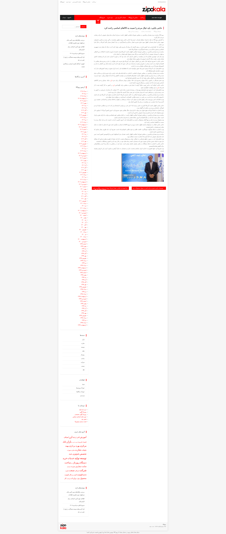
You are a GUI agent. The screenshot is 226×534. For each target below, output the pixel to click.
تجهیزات (69, 450)
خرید (65, 458)
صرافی (77, 471)
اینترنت (73, 442)
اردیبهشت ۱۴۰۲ (82, 182)
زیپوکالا (155, 31)
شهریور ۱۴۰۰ (82, 229)
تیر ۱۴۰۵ (84, 93)
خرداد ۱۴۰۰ (83, 236)
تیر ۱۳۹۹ (84, 263)
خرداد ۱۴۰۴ (83, 122)
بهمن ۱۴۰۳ (83, 131)
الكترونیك (80, 442)
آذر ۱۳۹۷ (84, 308)
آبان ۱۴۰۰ (83, 225)
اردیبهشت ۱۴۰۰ (82, 239)
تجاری (73, 450)
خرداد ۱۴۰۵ (83, 96)
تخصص (83, 454)
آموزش (83, 437)
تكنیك (70, 454)
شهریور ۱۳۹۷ (82, 315)
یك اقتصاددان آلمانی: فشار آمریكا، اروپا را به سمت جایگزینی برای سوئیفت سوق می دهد (110, 189)
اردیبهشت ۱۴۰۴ (82, 124)
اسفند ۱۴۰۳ (83, 129)
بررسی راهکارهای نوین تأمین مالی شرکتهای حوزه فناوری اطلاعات (75, 41)
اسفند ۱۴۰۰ (83, 215)
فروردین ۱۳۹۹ (82, 270)
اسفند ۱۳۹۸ (83, 272)
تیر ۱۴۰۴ (84, 120)
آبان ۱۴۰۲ (83, 167)
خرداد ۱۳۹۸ (83, 294)
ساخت (82, 358)
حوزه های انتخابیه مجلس (79, 417)
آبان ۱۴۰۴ (83, 110)
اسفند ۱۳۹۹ (83, 244)
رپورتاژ (82, 354)
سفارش (78, 466)
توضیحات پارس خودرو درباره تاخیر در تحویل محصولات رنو (148, 188)
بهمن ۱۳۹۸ (83, 275)
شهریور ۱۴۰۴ (82, 115)
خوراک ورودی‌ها (80, 388)
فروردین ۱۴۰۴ (82, 127)
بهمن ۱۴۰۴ (83, 103)
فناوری (67, 470)
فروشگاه (62, 2)
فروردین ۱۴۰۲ (82, 184)
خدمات (71, 458)
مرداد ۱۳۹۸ (83, 289)
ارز (131, 31)
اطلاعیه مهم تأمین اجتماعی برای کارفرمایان (76, 48)
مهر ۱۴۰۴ (83, 112)
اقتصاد (84, 442)
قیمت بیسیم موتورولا (80, 421)
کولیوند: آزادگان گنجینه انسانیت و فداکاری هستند (73, 65)
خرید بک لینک (82, 409)
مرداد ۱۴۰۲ (83, 174)
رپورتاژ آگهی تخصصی (80, 414)
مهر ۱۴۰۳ (83, 141)
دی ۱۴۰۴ (84, 105)
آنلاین (78, 437)
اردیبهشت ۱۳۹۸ (82, 296)
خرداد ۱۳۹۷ (83, 322)
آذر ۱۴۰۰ (84, 222)
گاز (65, 478)
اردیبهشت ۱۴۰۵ (82, 98)
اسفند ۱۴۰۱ (83, 186)
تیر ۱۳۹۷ (84, 320)
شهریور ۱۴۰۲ (82, 172)
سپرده (73, 466)
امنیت (76, 442)
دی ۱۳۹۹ (84, 248)
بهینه (67, 446)
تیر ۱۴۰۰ (84, 234)
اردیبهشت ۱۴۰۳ (82, 153)
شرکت (82, 362)
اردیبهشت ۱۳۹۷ (82, 325)
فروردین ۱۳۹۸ (82, 298)
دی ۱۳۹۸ (84, 277)
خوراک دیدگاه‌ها (80, 391)
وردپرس (82, 395)
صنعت (82, 366)
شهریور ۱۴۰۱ (82, 201)
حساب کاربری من (76, 2)
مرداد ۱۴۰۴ (83, 117)
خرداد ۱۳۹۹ (83, 265)
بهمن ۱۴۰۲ (83, 160)
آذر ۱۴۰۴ (84, 108)
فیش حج (84, 419)
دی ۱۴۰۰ (84, 220)
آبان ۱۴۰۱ (83, 196)
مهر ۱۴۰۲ (83, 170)
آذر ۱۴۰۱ (84, 193)
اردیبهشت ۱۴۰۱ (82, 210)
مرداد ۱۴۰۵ (83, 91)
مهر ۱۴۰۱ (83, 198)
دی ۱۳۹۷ (84, 306)
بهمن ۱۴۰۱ (83, 189)
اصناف (66, 437)
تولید (129, 31)
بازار (83, 339)
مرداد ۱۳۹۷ (83, 318)
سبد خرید (68, 2)
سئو (72, 463)
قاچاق (84, 475)
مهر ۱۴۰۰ (83, 227)
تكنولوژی (75, 454)
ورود (83, 384)
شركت (82, 470)
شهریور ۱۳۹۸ (82, 287)
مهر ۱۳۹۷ (83, 313)
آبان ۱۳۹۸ (83, 282)
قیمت (80, 474)
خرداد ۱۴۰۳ (83, 151)
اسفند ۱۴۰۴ (83, 100)
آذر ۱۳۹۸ (84, 279)
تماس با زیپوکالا (86, 2)
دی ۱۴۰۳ (84, 134)
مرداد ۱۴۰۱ (83, 203)
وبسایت (68, 478)
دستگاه (83, 462)
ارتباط (74, 437)
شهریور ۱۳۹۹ (82, 258)
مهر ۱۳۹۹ (83, 256)
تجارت (142, 31)
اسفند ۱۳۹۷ (83, 301)
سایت (84, 466)
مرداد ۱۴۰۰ (83, 232)
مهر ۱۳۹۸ (83, 284)
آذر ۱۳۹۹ (84, 251)
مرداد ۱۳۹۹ (83, 260)
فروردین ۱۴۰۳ (82, 155)
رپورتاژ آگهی (83, 412)
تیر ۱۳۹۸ (84, 291)
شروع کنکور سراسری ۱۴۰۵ (77, 53)
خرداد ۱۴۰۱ (83, 208)
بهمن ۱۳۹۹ (83, 246)
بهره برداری (74, 446)
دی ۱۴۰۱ (84, 191)
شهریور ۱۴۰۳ (82, 143)
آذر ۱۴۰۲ (84, 165)
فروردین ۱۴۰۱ (82, 213)
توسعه (82, 347)
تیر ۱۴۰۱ (84, 205)
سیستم (69, 466)
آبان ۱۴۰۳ (83, 139)
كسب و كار (73, 475)
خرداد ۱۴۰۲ (83, 179)
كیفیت (67, 475)
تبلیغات (83, 450)
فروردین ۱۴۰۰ (82, 241)
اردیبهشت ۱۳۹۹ (82, 267)
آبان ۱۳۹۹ (83, 253)
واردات (73, 478)
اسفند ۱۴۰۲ (83, 158)
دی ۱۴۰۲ (84, 162)
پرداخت (94, 2)
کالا (83, 370)
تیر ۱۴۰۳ (84, 148)
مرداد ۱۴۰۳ (83, 146)
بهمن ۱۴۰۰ (83, 217)
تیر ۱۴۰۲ (84, 177)
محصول (83, 478)
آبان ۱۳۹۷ (83, 310)
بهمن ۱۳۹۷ (83, 303)
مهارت (78, 478)
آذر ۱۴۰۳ (84, 136)
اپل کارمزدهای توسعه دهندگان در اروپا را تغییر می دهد (73, 59)
